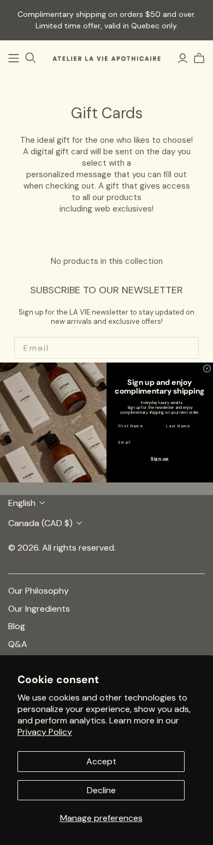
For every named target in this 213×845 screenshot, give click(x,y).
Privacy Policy (44, 732)
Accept (101, 761)
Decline (101, 790)
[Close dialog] (207, 368)
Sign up (160, 458)
